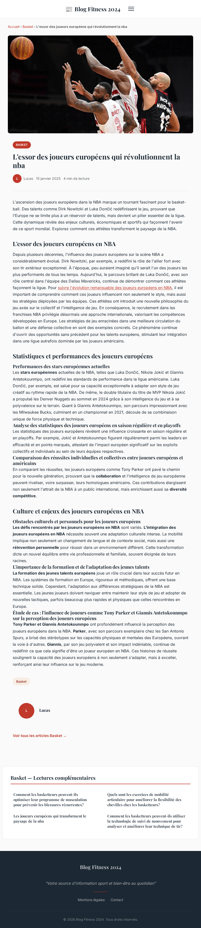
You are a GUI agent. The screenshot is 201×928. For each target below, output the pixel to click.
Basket (28, 27)
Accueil (13, 27)
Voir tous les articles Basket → (40, 735)
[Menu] (131, 9)
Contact (117, 900)
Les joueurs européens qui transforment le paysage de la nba (49, 819)
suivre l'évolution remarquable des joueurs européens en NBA (115, 287)
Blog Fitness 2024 (92, 9)
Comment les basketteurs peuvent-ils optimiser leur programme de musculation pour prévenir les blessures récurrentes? (50, 799)
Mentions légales (91, 900)
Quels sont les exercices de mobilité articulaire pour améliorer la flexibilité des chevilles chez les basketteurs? (144, 799)
